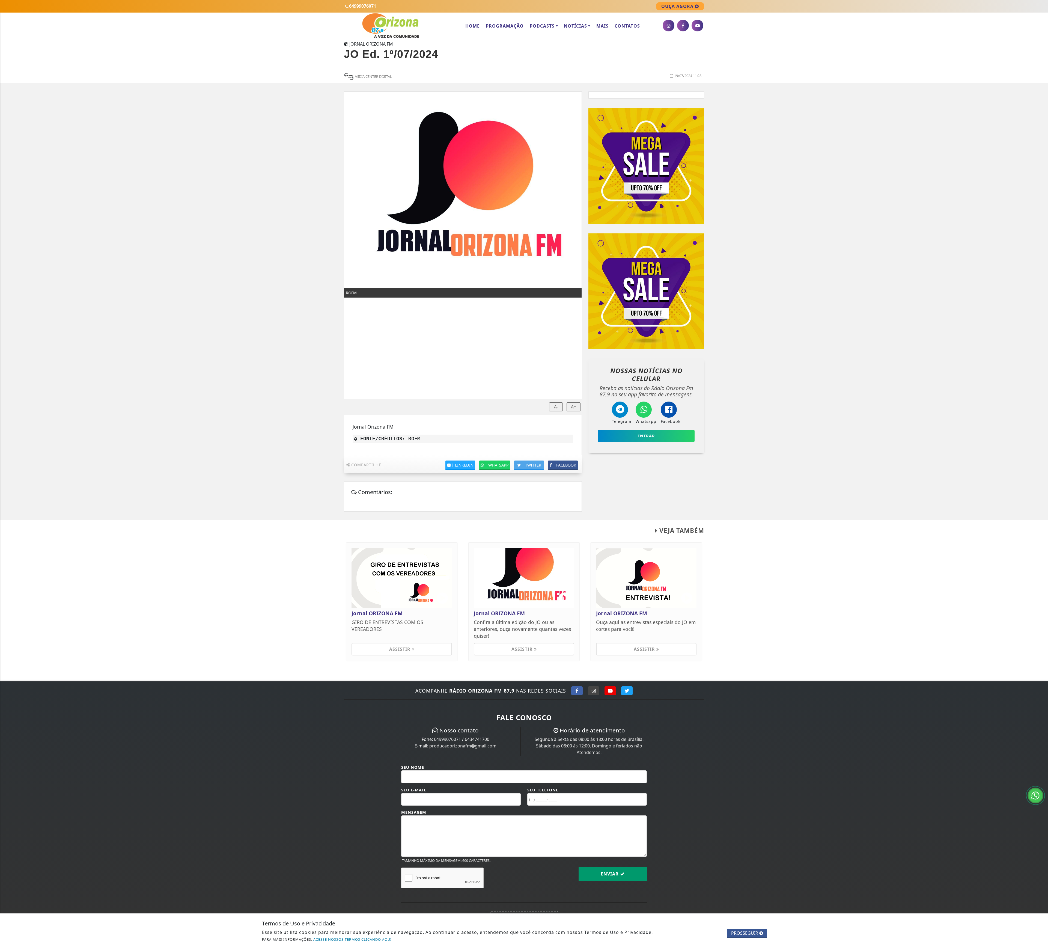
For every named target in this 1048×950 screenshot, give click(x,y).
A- (556, 407)
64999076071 (447, 739)
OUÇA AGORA (678, 6)
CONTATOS (627, 26)
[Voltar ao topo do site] (1039, 570)
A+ (573, 407)
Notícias (575, 26)
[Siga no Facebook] (577, 690)
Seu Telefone (542, 789)
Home (472, 26)
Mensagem (413, 812)
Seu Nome (412, 767)
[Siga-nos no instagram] (668, 25)
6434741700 (477, 739)
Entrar (646, 435)
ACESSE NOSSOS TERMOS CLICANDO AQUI (352, 939)
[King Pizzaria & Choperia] (646, 166)
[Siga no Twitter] (627, 690)
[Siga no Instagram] (593, 690)
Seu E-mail (413, 789)
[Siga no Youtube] (610, 690)
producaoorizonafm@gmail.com (462, 746)
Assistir (400, 649)
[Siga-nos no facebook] (683, 25)
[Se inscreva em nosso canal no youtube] (697, 25)
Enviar (610, 874)
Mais (602, 26)
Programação (505, 26)
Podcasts (542, 26)
